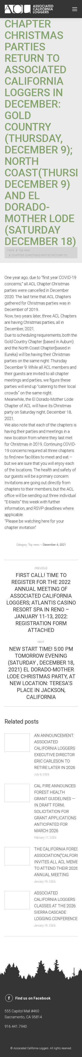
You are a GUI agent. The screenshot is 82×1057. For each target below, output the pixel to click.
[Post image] (17, 742)
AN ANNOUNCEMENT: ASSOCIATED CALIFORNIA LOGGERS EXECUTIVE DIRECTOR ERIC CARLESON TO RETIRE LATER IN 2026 (54, 751)
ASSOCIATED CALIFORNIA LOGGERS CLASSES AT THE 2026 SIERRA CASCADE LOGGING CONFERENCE (55, 906)
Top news (33, 544)
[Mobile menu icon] (74, 9)
